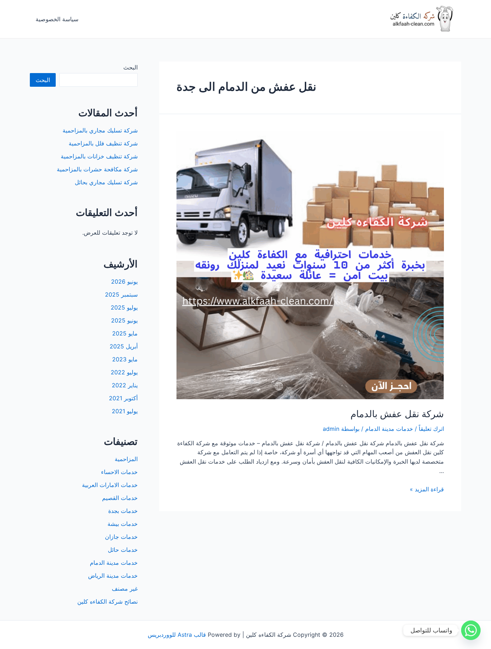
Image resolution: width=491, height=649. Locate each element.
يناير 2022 (125, 385)
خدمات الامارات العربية (110, 484)
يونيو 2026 (124, 281)
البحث (130, 67)
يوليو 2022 (124, 372)
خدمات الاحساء (119, 472)
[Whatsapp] (471, 630)
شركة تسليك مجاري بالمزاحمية (100, 130)
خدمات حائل (123, 549)
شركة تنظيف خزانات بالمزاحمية (99, 156)
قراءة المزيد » (427, 489)
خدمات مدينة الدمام (389, 428)
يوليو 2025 (124, 307)
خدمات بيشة (122, 523)
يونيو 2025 (124, 320)
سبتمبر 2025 (121, 294)
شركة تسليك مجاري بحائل (106, 182)
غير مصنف (125, 588)
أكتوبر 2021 (123, 398)
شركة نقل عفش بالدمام (397, 413)
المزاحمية (126, 459)
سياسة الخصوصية (57, 19)
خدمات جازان (121, 536)
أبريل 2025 (124, 346)
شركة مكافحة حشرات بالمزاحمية (97, 169)
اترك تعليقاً (431, 428)
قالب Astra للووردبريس (177, 634)
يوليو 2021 (125, 411)
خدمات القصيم (120, 497)
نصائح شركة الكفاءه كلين (107, 601)
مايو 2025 (125, 333)
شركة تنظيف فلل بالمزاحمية (103, 143)
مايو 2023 (125, 359)
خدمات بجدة (123, 510)
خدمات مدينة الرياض (113, 575)
